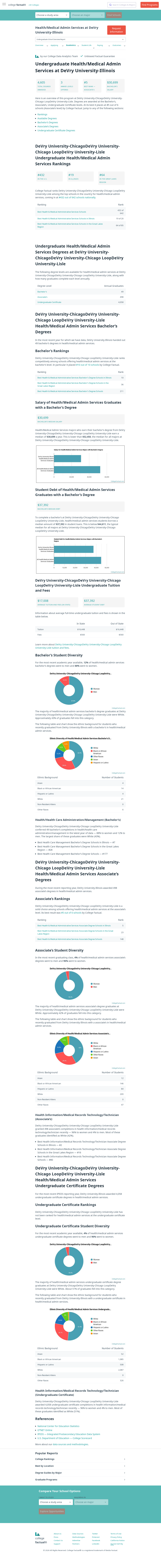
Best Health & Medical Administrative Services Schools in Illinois (66, 218)
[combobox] (121, 4)
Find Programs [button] (150, 4)
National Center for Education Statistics (58, 1426)
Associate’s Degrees (47, 126)
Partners (75, 1544)
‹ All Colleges (33, 5)
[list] (41, 45)
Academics (71, 45)
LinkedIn (95, 1544)
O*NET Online (44, 1430)
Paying (100, 45)
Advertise (76, 1540)
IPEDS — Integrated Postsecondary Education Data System (68, 1434)
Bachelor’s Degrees (47, 122)
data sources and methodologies (70, 1444)
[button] (116, 30)
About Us (57, 1533)
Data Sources (77, 1533)
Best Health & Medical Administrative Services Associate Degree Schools (69, 939)
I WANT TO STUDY (46, 1497)
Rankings (42, 114)
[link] (41, 45)
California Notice (118, 1540)
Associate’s (42, 297)
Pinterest (95, 1537)
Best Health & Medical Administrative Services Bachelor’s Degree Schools (70, 391)
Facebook (96, 1540)
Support (57, 1544)
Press (56, 1537)
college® (41, 1540)
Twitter (95, 1533)
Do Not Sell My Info (117, 1544)
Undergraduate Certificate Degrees (56, 130)
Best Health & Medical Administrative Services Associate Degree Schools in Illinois (74, 925)
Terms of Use (116, 1533)
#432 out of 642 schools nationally (77, 197)
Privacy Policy (116, 1537)
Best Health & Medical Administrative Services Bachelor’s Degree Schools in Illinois (74, 377)
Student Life (86, 45)
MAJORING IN (80, 1497)
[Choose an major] (88, 15)
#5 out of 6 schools (71, 912)
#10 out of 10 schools (87, 364)
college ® (17, 4)
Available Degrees (47, 118)
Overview (39, 45)
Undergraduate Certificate (49, 302)
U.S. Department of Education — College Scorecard (64, 1438)
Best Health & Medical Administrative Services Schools (61, 211)
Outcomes (117, 45)
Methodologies (78, 1537)
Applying (54, 45)
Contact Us (58, 1540)
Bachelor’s (42, 291)
